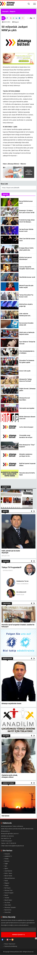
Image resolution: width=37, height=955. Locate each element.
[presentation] (31, 511)
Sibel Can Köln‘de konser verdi (27, 239)
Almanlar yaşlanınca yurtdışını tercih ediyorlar (25, 455)
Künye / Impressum (9, 939)
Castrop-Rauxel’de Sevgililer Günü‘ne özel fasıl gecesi (26, 268)
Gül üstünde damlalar (9, 811)
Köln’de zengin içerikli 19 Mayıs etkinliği (16, 623)
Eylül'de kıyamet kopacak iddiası (27, 464)
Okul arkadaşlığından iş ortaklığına (26, 352)
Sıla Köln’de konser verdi (27, 277)
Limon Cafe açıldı (24, 371)
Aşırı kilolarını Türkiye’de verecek (27, 342)
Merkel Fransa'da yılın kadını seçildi (26, 286)
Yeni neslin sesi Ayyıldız (26, 408)
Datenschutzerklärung (10, 942)
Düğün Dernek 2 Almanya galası (27, 389)
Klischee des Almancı (22, 579)
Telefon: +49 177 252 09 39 (8, 839)
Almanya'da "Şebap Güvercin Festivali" (25, 380)
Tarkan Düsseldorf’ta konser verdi (26, 296)
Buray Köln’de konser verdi (26, 202)
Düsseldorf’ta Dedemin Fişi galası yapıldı (26, 361)
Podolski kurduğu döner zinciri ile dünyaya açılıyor (27, 221)
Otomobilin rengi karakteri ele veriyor (25, 436)
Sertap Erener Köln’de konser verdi (26, 230)
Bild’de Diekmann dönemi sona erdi (27, 417)
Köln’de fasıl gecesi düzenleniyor (25, 258)
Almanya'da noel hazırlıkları (24, 399)
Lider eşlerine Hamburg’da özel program (24, 315)
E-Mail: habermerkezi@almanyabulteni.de (12, 841)
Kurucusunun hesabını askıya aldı (26, 324)
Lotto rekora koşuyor (26, 427)
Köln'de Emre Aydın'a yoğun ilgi (26, 305)
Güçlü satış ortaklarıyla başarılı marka (26, 333)
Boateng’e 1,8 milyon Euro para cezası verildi (26, 211)
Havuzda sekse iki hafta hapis (27, 474)
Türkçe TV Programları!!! (11, 566)
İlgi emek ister (7, 772)
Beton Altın (19, 590)
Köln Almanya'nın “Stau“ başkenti (27, 446)
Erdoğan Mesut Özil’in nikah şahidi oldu (26, 249)
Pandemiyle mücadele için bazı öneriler (15, 701)
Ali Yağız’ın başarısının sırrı (11, 551)
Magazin (16, 22)
